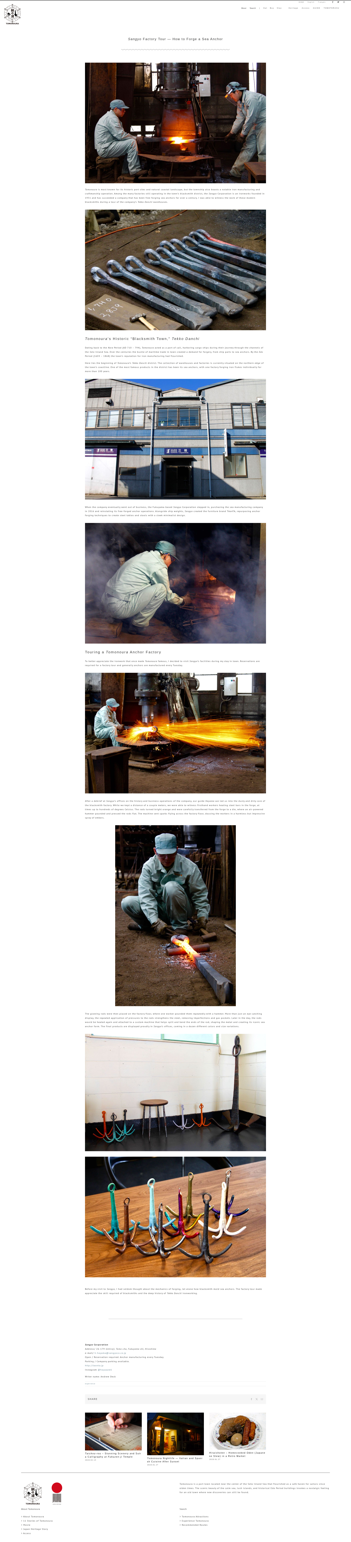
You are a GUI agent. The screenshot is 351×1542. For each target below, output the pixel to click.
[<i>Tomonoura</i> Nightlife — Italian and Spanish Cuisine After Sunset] (175, 1414)
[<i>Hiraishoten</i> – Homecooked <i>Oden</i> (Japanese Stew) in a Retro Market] (237, 1414)
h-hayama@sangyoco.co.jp (110, 1353)
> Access (26, 1533)
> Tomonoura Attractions (194, 1516)
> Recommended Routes (194, 1524)
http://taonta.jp (94, 1365)
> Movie (25, 1524)
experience (90, 1384)
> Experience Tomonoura (194, 1520)
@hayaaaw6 (105, 1369)
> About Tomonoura (32, 1516)
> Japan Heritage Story (34, 1529)
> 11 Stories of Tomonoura (37, 1520)
